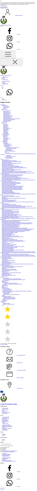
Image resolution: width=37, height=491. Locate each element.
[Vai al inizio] (0, 390)
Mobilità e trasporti (5, 287)
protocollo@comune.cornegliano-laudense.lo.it (10, 450)
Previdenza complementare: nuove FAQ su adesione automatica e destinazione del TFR (15, 178)
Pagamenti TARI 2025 (5, 253)
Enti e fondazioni (4, 122)
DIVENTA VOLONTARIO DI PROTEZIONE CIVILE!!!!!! (11, 163)
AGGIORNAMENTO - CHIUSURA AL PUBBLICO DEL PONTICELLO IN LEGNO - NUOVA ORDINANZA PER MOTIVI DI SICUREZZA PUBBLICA (16, 217)
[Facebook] (2, 87)
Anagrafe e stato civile (5, 277)
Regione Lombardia (3, 7)
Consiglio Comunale (6, 106)
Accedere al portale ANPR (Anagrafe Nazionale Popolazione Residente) (14, 279)
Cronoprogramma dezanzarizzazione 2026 (8, 192)
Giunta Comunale (6, 107)
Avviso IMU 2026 (4, 199)
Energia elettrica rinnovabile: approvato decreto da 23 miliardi (11, 183)
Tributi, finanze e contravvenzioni (7, 291)
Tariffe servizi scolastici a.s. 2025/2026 (8, 242)
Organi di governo (4, 105)
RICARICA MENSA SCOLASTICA (7, 195)
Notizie (3, 433)
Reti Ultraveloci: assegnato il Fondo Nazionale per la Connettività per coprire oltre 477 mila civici (16, 171)
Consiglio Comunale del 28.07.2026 (7, 168)
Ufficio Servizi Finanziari (7, 113)
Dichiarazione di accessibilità (6, 460)
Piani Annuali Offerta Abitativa (11, 156)
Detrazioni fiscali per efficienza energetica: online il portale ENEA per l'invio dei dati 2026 (15, 230)
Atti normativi (5, 142)
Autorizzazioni (4, 299)
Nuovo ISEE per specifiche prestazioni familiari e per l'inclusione (12, 214)
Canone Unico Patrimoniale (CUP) (7, 265)
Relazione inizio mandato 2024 (6, 274)
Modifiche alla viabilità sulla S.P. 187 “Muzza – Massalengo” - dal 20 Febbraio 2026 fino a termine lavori (18, 228)
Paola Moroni (5, 140)
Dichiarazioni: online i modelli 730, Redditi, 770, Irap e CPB (11, 221)
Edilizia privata (7, 146)
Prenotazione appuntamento (6, 454)
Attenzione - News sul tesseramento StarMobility (9, 244)
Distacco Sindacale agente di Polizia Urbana (8, 262)
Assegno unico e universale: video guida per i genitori (10, 227)
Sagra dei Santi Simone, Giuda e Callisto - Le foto (9, 239)
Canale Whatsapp (4, 276)
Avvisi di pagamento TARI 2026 (7, 190)
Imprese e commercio (5, 282)
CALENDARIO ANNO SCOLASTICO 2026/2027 (10, 176)
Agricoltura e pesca (5, 300)
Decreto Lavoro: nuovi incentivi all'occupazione (9, 204)
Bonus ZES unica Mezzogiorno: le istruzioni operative (10, 225)
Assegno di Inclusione (5, 261)
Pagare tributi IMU (6, 293)
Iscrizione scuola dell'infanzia (7, 289)
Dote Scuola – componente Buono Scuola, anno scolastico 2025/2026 (12, 236)
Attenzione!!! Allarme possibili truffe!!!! (8, 248)
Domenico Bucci (5, 124)
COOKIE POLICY (3, 5)
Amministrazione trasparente (6, 457)
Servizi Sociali (7, 152)
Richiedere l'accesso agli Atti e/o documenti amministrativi (12, 278)
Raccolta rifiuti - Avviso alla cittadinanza (8, 267)
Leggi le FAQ (4, 453)
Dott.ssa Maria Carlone (6, 138)
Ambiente (3, 295)
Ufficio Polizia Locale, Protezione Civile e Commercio (11, 118)
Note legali (4, 459)
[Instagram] (2, 88)
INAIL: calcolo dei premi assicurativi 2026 (8, 185)
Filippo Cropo (5, 131)
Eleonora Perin (5, 139)
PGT (5, 151)
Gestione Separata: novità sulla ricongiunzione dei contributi (11, 226)
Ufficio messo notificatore (7, 110)
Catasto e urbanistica (5, 285)
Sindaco (4, 108)
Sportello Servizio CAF (5, 159)
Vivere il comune (3, 301)
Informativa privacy (5, 458)
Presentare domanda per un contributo (9, 298)
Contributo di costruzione (8, 150)
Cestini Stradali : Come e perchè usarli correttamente (10, 232)
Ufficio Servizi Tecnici (6, 121)
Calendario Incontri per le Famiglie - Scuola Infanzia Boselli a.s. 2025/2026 (13, 241)
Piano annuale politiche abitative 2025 (7, 258)
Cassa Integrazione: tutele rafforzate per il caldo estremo (10, 165)
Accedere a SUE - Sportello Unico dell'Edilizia (10, 283)
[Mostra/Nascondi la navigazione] (8, 54)
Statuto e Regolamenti (8, 157)
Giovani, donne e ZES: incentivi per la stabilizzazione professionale (12, 187)
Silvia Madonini (5, 129)
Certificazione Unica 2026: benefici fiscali (8, 200)
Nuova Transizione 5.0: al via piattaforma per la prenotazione (11, 182)
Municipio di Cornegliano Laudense (8, 304)
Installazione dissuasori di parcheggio (7, 238)
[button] (3, 77)
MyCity (2, 489)
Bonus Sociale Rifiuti (6, 292)
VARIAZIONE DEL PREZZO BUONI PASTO (9, 160)
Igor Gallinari (5, 135)
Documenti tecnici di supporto (7, 145)
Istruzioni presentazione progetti (11, 148)
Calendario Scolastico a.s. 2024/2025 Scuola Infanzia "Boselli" (11, 272)
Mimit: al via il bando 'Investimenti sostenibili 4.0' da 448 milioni (11, 186)
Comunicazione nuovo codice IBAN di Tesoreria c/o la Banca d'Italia (12, 266)
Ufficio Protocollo (6, 111)
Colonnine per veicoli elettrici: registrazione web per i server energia (12, 188)
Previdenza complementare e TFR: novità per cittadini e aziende (11, 169)
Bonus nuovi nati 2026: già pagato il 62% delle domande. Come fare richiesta (13, 198)
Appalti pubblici (4, 284)
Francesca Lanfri (5, 127)
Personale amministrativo (5, 134)
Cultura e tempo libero (5, 280)
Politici (3, 411)
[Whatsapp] (9, 95)
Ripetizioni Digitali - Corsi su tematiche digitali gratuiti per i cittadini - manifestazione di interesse (16, 229)
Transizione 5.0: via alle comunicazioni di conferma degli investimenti (12, 166)
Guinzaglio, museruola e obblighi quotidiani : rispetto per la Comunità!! (13, 249)
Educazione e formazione (6, 288)
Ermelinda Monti (5, 132)
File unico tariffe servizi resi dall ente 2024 (12, 147)
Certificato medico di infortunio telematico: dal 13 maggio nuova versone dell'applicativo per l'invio (17, 206)
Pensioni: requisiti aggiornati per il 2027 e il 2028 (9, 215)
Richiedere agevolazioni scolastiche (8, 297)
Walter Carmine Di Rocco (7, 128)
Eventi (3, 440)
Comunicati (4, 434)
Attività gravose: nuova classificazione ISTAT (9, 181)
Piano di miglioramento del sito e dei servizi (9, 461)
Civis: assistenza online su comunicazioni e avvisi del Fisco (11, 196)
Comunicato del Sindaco (5, 273)
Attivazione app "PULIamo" (6, 257)
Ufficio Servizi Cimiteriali (7, 120)
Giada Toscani (5, 125)
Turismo (3, 286)
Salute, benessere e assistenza (6, 296)
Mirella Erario (5, 126)
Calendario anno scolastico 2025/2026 (7, 250)
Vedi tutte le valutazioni (4, 344)
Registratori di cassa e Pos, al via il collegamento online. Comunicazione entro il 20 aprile (15, 220)
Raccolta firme (4, 197)
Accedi (1, 97)
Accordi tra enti (5, 143)
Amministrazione (3, 104)
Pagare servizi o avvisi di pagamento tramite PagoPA (11, 294)
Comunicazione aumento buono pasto (7, 245)
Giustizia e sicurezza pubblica (6, 290)
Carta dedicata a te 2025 (5, 237)
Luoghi (3, 302)
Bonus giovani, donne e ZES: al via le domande (9, 184)
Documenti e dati (4, 141)
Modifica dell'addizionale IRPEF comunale (8, 234)
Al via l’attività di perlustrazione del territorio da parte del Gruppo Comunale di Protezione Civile (16, 223)
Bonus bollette (8, 155)
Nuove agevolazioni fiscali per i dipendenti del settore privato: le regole (12, 174)
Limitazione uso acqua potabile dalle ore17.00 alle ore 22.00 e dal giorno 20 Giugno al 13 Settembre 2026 (18, 255)
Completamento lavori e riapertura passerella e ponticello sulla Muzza (12, 240)
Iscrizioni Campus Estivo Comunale (7, 191)
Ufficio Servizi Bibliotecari (7, 115)
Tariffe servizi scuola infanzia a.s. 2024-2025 (8, 275)
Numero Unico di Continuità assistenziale (8, 260)
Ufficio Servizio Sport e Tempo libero (9, 119)
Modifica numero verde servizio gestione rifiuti (9, 269)
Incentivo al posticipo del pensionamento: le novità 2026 (10, 209)
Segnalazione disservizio (6, 455)
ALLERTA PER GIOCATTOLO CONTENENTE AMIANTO (11, 161)
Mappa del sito (2, 488)
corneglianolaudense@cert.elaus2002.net (8, 451)
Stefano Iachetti (5, 133)
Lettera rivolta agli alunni (5, 270)
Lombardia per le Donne (5, 243)
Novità (1, 158)
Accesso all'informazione (6, 81)
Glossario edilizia (8, 149)
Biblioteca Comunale (6, 303)
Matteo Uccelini (5, 136)
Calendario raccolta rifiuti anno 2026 (7, 233)
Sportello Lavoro (4, 268)
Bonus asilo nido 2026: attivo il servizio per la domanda (10, 211)
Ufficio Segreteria (6, 114)
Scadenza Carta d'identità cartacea (7, 210)
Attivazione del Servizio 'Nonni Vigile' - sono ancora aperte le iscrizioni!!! (13, 246)
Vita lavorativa (4, 281)
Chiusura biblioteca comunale (6, 162)
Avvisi (3, 435)
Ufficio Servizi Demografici (7, 117)
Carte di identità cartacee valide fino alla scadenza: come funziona (12, 175)
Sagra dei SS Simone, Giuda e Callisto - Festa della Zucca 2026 (11, 177)
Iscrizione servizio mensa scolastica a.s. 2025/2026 (9, 247)
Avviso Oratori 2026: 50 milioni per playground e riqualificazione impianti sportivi (14, 167)
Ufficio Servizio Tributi (6, 112)
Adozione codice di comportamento (7, 164)
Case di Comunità (4, 259)
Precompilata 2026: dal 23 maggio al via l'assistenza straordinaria (12, 189)
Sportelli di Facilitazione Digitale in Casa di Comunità (10, 235)
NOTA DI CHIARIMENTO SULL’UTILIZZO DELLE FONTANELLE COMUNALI (15, 254)
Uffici (3, 409)
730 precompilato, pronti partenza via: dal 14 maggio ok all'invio (11, 205)
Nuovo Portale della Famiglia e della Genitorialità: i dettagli (11, 224)
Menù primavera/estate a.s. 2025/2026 (7, 213)
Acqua (3, 82)
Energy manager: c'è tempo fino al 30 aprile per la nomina (10, 212)
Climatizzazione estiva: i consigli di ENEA (8, 170)
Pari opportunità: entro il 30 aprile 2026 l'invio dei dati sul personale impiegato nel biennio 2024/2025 (17, 222)
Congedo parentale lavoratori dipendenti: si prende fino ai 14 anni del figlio (13, 231)
